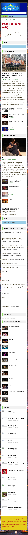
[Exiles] (14, 155)
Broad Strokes (11, 352)
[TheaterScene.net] (14, 7)
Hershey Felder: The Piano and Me (16, 391)
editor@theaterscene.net (8, 212)
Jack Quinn (11, 477)
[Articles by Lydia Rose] (4, 488)
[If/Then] (5, 202)
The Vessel (11, 378)
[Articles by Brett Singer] (4, 495)
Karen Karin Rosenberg (15, 507)
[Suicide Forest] (5, 195)
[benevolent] (5, 335)
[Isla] (5, 348)
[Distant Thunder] (5, 130)
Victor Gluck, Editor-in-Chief (16, 418)
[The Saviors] (5, 400)
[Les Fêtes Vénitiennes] (5, 189)
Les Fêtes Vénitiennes (13, 186)
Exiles (4, 158)
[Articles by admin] (4, 443)
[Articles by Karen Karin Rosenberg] (4, 510)
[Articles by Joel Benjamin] (4, 429)
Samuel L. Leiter (13, 500)
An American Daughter (13, 359)
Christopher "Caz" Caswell (16, 470)
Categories (5, 318)
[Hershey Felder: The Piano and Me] (5, 394)
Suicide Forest (11, 193)
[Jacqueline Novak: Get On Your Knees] (5, 124)
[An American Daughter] (5, 361)
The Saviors (11, 398)
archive (10, 411)
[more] (21, 104)
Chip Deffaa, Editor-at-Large (16, 463)
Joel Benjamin (12, 426)
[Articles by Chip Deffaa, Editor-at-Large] (4, 466)
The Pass (10, 372)
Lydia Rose (11, 485)
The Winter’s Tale (12, 365)
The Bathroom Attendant (13, 326)
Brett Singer (11, 492)
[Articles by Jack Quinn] (4, 480)
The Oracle (20, 287)
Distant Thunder (12, 128)
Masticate (11, 16)
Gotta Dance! (13, 263)
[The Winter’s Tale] (5, 368)
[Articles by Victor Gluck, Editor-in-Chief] (4, 421)
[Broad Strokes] (5, 355)
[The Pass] (5, 374)
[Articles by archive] (4, 414)
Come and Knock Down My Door (17, 259)
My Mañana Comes (14, 306)
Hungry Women (11, 385)
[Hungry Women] (5, 387)
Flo (7, 271)
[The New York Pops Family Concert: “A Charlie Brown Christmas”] (5, 182)
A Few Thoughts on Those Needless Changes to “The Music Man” (12, 75)
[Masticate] (5, 342)
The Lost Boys (14, 267)
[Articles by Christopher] (4, 473)
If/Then (10, 199)
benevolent (10, 333)
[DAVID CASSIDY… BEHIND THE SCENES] (5, 117)
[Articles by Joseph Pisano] (4, 458)
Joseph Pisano (12, 455)
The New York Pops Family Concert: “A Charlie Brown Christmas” (16, 180)
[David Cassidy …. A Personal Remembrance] (5, 111)
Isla (9, 346)
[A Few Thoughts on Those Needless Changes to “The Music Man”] (14, 70)
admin (10, 440)
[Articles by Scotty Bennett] (4, 451)
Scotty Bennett (12, 448)
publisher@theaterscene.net (9, 209)
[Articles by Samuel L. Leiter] (4, 503)
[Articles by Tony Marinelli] (4, 436)
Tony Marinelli (12, 433)
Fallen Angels (14, 276)
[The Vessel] (5, 381)
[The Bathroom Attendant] (5, 329)
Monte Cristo (11, 298)
